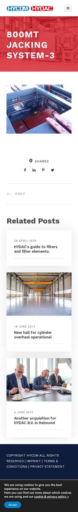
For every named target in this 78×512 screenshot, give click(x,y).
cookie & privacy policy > (51, 497)
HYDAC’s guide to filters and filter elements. (35, 249)
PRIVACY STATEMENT (47, 466)
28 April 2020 (25, 240)
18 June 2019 (24, 326)
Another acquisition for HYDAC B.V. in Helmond (35, 420)
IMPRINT (34, 461)
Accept (12, 505)
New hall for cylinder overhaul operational (33, 334)
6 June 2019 (23, 412)
